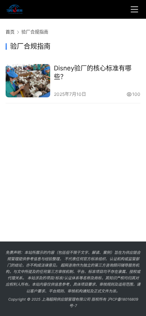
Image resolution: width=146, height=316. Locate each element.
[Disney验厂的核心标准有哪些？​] (28, 80)
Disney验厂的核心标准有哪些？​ (92, 72)
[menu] (134, 9)
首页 (10, 32)
